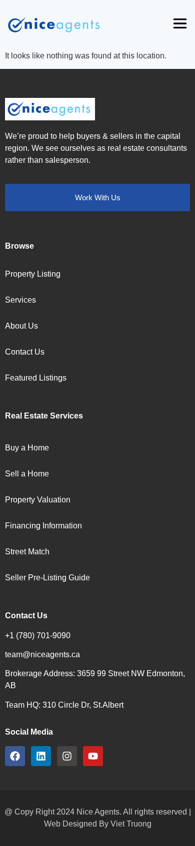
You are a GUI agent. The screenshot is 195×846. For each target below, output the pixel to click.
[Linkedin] (41, 756)
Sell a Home (27, 473)
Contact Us (24, 352)
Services (20, 300)
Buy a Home (27, 447)
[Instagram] (67, 756)
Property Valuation (37, 499)
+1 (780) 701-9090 (37, 635)
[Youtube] (93, 756)
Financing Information (43, 525)
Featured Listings (35, 378)
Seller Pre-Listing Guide (47, 577)
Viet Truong (131, 824)
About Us (21, 326)
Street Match (27, 551)
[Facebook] (15, 756)
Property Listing (32, 274)
